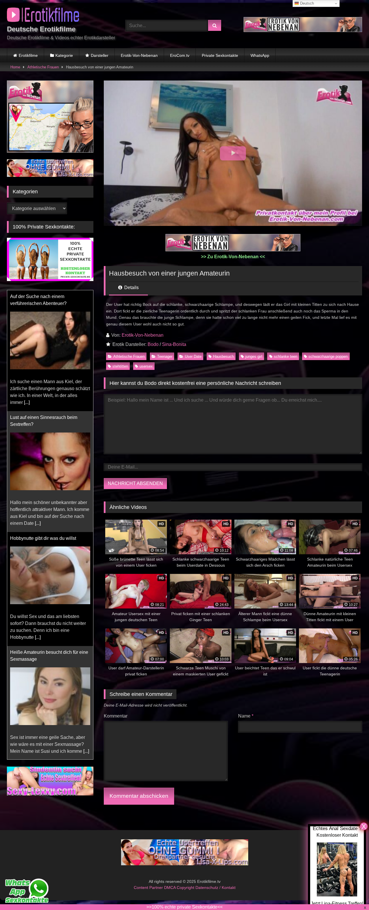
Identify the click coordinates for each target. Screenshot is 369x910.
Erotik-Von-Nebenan (139, 55)
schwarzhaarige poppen (328, 356)
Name (245, 716)
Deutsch (306, 3)
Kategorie (64, 55)
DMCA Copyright (179, 887)
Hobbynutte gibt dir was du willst (43, 538)
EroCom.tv (179, 55)
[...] (27, 402)
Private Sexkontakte (220, 55)
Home (15, 67)
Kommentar (115, 716)
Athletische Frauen (43, 67)
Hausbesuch (223, 356)
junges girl (253, 356)
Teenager (164, 356)
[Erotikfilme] (43, 16)
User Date (193, 356)
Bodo (153, 344)
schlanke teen (285, 356)
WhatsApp (260, 55)
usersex (146, 366)
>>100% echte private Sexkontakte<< (184, 907)
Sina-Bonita (174, 344)
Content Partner (149, 887)
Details (131, 287)
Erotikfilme (28, 55)
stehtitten (120, 366)
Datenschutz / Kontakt (215, 887)
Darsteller (99, 55)
